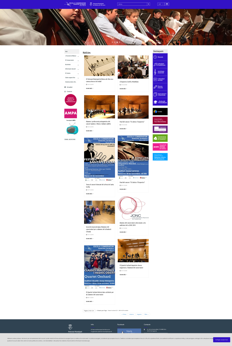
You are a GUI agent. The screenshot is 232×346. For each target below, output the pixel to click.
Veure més (89, 88)
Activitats (68, 64)
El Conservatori (69, 60)
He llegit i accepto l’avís (221, 340)
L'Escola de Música (70, 56)
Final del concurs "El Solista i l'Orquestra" (132, 182)
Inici (66, 51)
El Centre (67, 73)
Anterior (131, 314)
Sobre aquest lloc (70, 77)
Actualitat (69, 87)
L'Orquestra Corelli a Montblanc (129, 82)
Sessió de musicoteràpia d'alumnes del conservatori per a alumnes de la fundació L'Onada (98, 229)
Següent (139, 314)
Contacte (69, 91)
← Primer (123, 314)
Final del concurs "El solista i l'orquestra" (132, 122)
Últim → (146, 314)
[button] (161, 4)
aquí (88, 341)
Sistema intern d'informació (71, 82)
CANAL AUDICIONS (69, 139)
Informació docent (70, 69)
